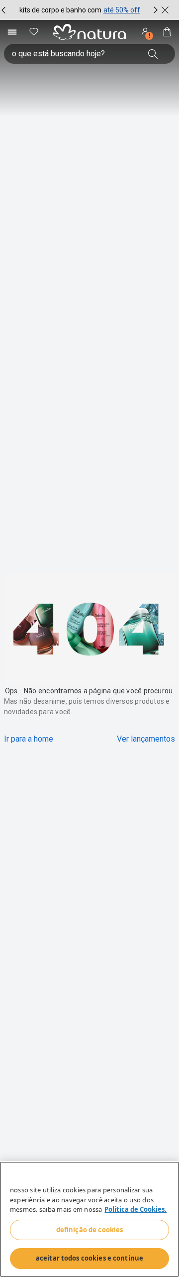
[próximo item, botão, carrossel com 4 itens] (155, 9)
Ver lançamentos (146, 739)
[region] (89, 1219)
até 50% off (121, 10)
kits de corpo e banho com (60, 10)
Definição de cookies (89, 1229)
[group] (79, 10)
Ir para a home (28, 739)
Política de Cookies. (135, 1209)
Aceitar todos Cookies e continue (89, 1258)
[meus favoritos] (34, 32)
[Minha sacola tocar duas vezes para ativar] (167, 32)
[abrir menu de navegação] (12, 32)
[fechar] (165, 10)
